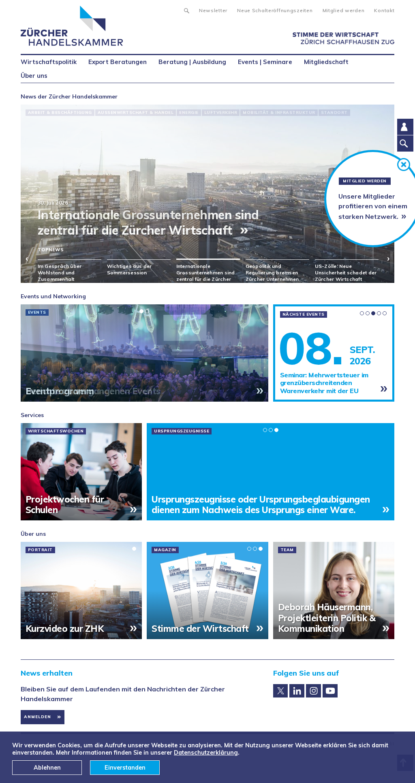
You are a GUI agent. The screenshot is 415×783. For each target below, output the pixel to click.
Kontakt (384, 10)
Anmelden (37, 716)
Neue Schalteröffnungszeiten (274, 10)
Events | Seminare (265, 62)
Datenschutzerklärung (206, 752)
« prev (32, 258)
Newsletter (213, 10)
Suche (186, 10)
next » (383, 258)
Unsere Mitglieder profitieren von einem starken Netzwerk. (372, 206)
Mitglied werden (344, 10)
